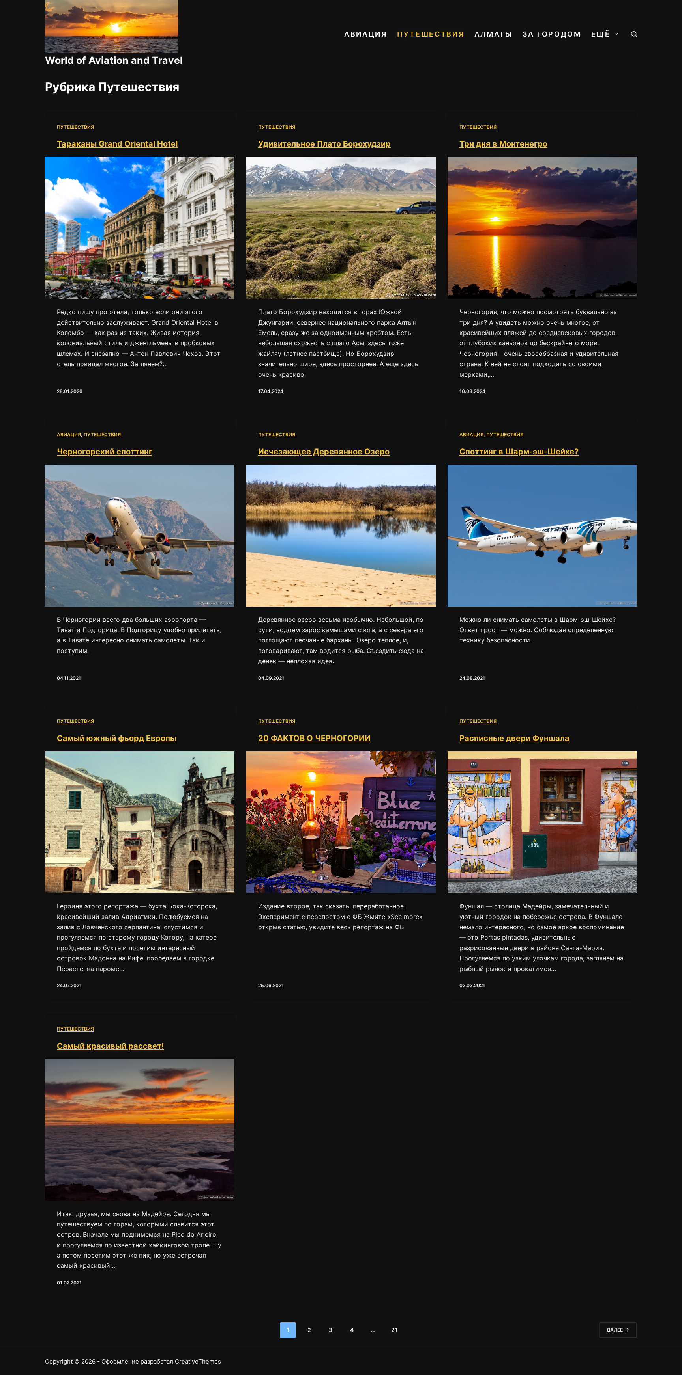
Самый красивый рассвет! (110, 1046)
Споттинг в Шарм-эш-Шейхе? (519, 451)
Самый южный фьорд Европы (116, 738)
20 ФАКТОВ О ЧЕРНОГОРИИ (314, 738)
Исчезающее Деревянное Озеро (324, 451)
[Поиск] (634, 34)
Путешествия (431, 34)
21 (394, 1330)
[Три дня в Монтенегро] (542, 228)
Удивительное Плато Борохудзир (324, 144)
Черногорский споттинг (104, 451)
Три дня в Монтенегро (503, 144)
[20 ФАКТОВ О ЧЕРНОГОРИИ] (341, 822)
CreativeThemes (198, 1361)
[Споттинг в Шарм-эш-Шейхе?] (542, 536)
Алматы (493, 34)
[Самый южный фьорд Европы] (139, 822)
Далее (615, 1330)
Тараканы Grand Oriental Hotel (117, 144)
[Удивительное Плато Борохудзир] (341, 228)
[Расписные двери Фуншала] (542, 822)
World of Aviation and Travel (114, 60)
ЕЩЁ (601, 34)
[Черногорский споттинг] (139, 536)
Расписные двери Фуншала (514, 738)
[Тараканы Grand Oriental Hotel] (139, 228)
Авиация (365, 34)
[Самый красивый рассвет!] (139, 1130)
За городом (552, 34)
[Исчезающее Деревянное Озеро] (341, 536)
